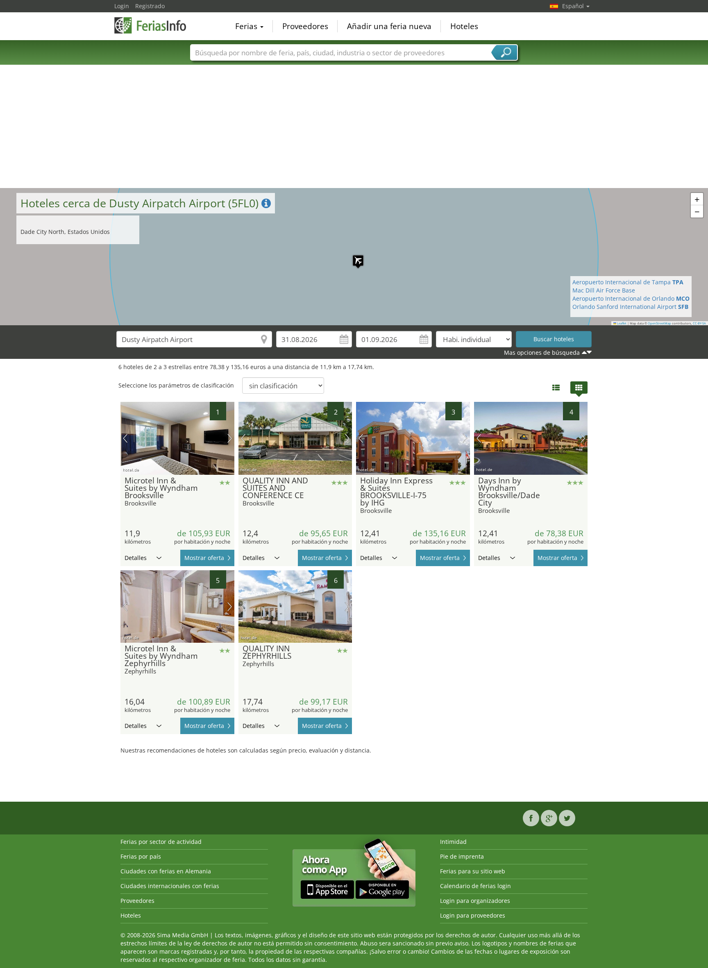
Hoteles (464, 26)
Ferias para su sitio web (472, 871)
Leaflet (621, 323)
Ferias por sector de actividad (161, 842)
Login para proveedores (472, 915)
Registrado (150, 6)
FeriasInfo (155, 25)
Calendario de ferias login (475, 886)
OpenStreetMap (659, 323)
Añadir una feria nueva (389, 26)
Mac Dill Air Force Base (603, 290)
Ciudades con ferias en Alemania (165, 871)
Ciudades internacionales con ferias (169, 886)
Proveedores (305, 26)
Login (121, 6)
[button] (354, 256)
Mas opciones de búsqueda (542, 352)
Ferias (247, 26)
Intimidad (453, 842)
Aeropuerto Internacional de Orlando (631, 298)
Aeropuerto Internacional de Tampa (627, 282)
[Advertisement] (354, 126)
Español (573, 6)
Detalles (136, 558)
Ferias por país (140, 856)
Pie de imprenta (462, 856)
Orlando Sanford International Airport (630, 307)
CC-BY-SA (699, 323)
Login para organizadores (475, 901)
